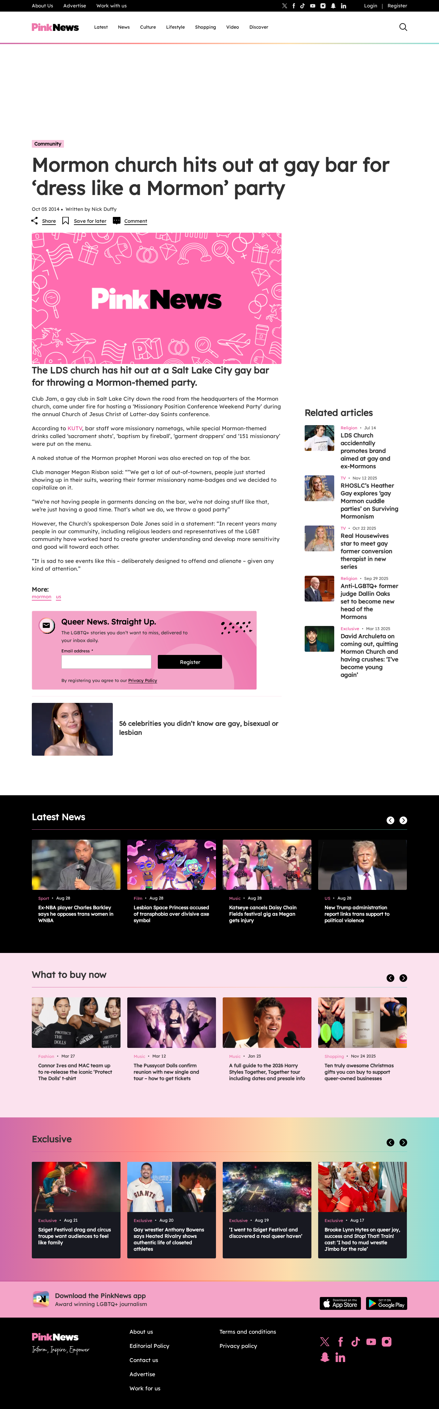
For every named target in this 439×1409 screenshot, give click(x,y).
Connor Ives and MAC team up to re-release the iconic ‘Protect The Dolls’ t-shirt (75, 1071)
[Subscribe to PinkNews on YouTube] (371, 1343)
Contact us (144, 1360)
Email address (85, 650)
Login (370, 6)
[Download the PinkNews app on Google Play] (386, 1303)
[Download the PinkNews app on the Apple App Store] (340, 1303)
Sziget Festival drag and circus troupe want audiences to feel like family (74, 1236)
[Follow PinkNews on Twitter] (325, 1343)
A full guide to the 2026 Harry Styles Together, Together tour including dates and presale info (267, 1071)
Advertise (74, 6)
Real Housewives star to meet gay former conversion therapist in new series (366, 551)
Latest (101, 27)
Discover (258, 27)
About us (141, 1331)
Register (397, 6)
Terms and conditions (248, 1331)
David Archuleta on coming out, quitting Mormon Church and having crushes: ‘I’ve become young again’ (370, 655)
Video (232, 27)
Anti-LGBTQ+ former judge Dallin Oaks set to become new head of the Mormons (369, 601)
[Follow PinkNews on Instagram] (386, 1343)
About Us (42, 6)
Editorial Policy (149, 1345)
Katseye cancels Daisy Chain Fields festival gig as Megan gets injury (263, 913)
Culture (148, 27)
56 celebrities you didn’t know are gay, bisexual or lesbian (198, 727)
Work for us (145, 1388)
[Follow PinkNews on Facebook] (340, 1343)
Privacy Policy (142, 680)
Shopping (205, 27)
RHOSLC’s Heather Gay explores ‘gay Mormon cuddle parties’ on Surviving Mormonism (370, 501)
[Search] (403, 27)
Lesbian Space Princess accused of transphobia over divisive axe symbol (171, 913)
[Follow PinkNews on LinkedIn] (343, 6)
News (124, 27)
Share (49, 221)
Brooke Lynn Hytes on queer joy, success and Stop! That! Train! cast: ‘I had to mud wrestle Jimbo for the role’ (362, 1239)
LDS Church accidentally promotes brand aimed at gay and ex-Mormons (365, 451)
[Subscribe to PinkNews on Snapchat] (325, 1359)
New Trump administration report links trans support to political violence (357, 913)
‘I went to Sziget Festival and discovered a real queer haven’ (265, 1233)
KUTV (74, 428)
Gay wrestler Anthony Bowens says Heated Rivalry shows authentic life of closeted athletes (169, 1239)
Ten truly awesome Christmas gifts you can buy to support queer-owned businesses (359, 1071)
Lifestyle (175, 27)
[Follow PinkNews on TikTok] (356, 1343)
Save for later (90, 221)
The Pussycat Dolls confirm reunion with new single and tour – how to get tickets (166, 1071)
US (58, 596)
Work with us (111, 6)
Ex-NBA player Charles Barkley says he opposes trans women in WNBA (75, 913)
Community (47, 144)
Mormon (41, 596)
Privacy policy (238, 1345)
